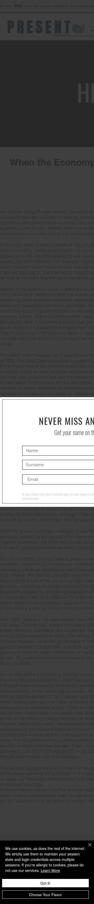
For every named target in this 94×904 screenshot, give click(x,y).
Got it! (45, 883)
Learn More (50, 870)
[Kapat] (86, 848)
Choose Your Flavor (45, 894)
